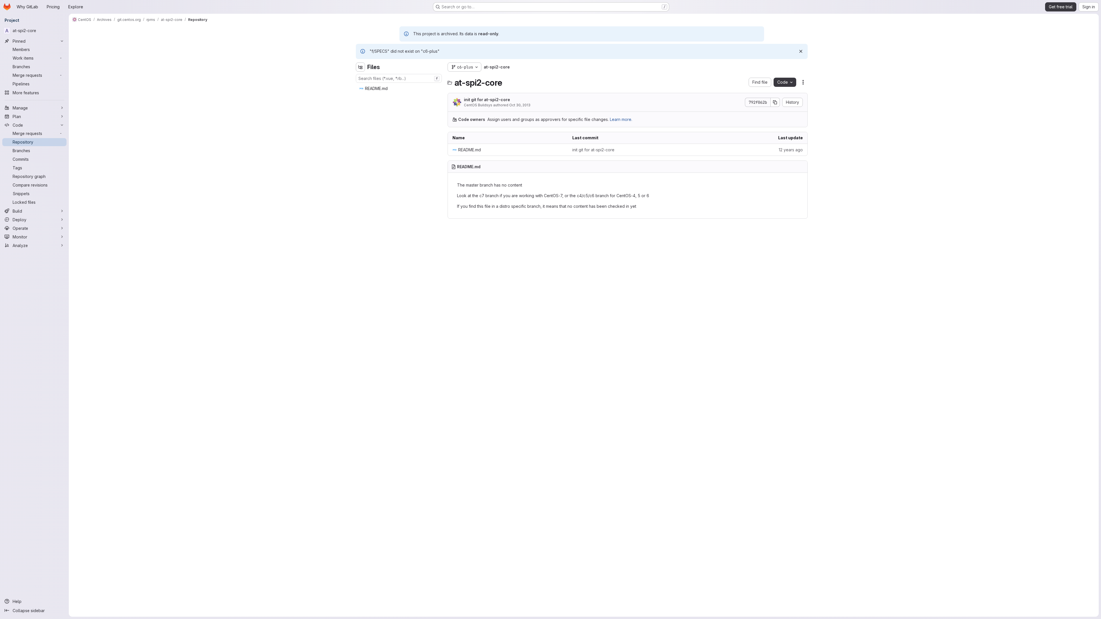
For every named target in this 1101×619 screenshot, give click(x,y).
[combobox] (399, 78)
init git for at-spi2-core (487, 99)
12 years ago (791, 149)
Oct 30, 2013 (519, 105)
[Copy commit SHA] (775, 102)
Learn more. (621, 119)
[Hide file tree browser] (360, 67)
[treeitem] (399, 88)
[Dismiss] (800, 51)
